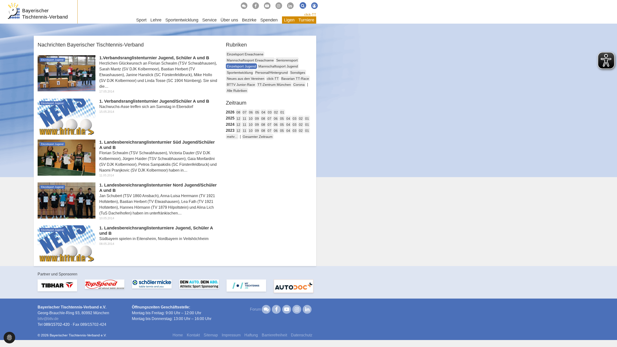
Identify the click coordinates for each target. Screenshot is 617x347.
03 (270, 112)
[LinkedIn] (290, 6)
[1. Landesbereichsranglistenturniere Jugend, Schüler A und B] (66, 243)
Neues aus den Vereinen (245, 78)
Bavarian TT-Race (295, 78)
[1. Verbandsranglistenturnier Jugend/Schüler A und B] (66, 116)
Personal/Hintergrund (271, 72)
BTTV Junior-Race (241, 85)
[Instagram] (278, 6)
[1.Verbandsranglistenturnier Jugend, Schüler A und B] (66, 73)
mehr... (232, 137)
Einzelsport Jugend (241, 66)
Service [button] (209, 20)
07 (245, 112)
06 (251, 112)
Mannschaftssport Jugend (278, 66)
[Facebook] (255, 6)
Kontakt (193, 335)
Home (178, 335)
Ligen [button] (289, 20)
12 (238, 118)
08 (238, 112)
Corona (299, 85)
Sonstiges (297, 72)
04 (263, 112)
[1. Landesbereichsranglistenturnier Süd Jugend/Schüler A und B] (66, 157)
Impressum (231, 335)
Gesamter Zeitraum (258, 137)
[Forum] (244, 6)
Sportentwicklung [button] (181, 20)
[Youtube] (267, 6)
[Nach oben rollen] (607, 333)
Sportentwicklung (240, 72)
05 (257, 112)
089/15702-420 (57, 324)
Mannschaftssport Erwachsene (250, 60)
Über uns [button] (229, 20)
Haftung (251, 335)
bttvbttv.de (48, 319)
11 (244, 118)
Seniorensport (287, 60)
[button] (9, 337)
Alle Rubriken (237, 91)
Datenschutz (301, 335)
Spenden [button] (269, 20)
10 (251, 118)
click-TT (310, 14)
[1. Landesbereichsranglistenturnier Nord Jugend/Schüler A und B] (66, 200)
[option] (57, 288)
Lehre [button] (155, 20)
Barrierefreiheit (274, 335)
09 (257, 118)
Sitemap (211, 335)
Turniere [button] (306, 20)
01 (282, 112)
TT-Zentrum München (274, 85)
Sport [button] (141, 20)
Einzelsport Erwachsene (245, 54)
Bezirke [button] (249, 20)
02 (276, 112)
